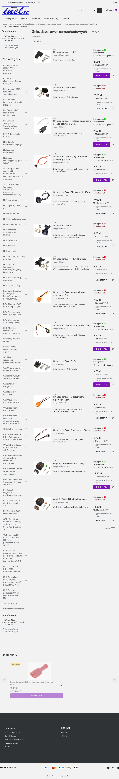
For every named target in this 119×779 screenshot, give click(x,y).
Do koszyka (101, 75)
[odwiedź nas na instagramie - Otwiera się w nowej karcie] (113, 767)
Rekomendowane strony (14, 739)
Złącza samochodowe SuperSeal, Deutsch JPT (81, 24)
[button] (99, 10)
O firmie (64, 736)
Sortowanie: (36, 37)
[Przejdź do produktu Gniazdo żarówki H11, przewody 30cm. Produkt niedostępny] (42, 197)
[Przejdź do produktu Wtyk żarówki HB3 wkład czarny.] (42, 468)
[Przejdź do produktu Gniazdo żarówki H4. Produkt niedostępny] (42, 230)
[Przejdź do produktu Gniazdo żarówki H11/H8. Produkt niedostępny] (42, 92)
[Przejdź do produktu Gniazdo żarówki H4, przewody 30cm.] (42, 330)
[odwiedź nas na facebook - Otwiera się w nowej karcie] (108, 767)
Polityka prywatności (13, 732)
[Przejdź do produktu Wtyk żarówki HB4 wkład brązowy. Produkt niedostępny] (42, 504)
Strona (107, 529)
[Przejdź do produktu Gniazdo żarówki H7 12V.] (42, 366)
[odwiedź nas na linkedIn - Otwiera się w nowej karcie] (117, 767)
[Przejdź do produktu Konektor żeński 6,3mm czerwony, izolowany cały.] (39, 671)
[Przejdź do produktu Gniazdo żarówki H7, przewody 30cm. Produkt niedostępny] (42, 435)
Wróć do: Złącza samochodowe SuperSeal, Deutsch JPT (14, 38)
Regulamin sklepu (11, 743)
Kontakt (64, 732)
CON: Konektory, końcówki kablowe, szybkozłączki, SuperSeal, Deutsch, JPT (36, 24)
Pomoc (8, 746)
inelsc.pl (4, 24)
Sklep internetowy (57, 776)
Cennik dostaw (11, 736)
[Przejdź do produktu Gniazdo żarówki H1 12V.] (42, 56)
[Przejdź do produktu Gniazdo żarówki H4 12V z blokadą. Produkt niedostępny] (42, 263)
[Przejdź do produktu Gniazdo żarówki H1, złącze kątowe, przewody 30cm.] (42, 161)
